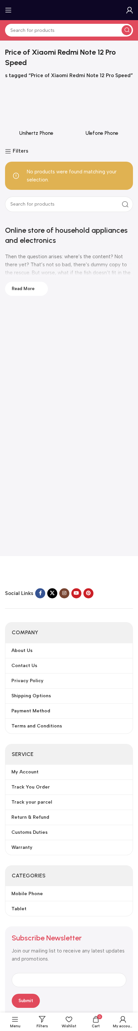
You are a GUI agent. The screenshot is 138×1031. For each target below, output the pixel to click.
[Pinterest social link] (88, 593)
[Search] (127, 30)
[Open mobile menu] (8, 10)
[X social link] (52, 593)
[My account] (129, 10)
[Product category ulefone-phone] (102, 113)
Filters (20, 151)
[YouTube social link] (76, 593)
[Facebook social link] (40, 593)
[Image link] (47, 574)
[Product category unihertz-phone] (36, 113)
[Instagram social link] (64, 593)
